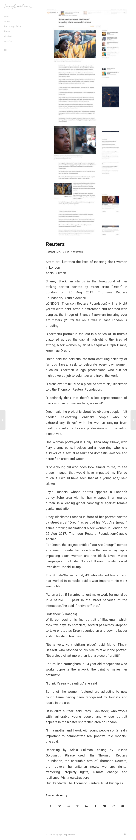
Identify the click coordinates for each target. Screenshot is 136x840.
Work (7, 16)
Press (7, 31)
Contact (8, 36)
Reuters (55, 244)
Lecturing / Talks (12, 26)
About (7, 21)
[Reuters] (86, 122)
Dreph (79, 252)
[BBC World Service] (2, 420)
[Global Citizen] (133, 420)
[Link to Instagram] (5, 49)
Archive (8, 41)
